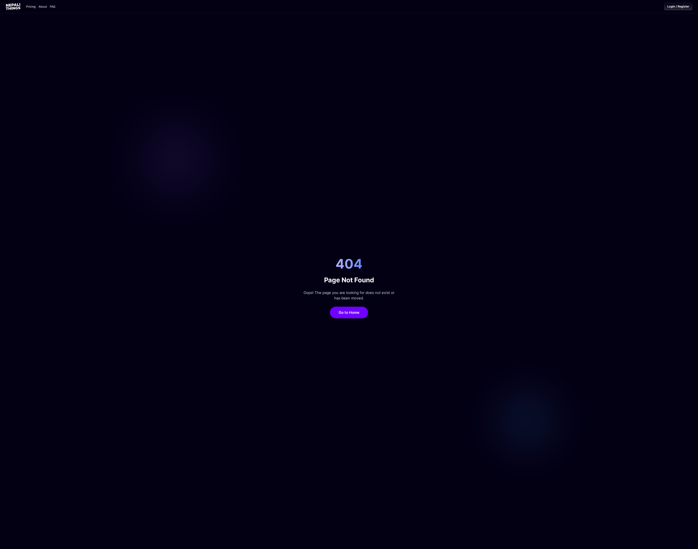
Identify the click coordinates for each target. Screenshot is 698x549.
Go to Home (349, 312)
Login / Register (678, 6)
